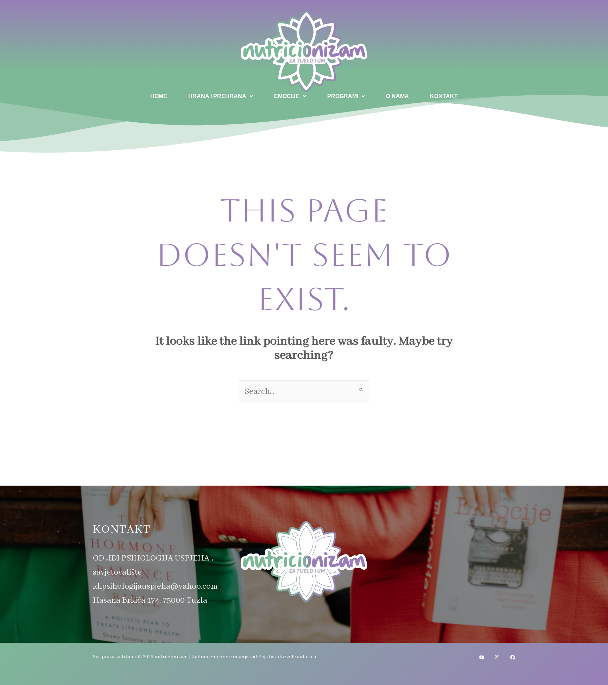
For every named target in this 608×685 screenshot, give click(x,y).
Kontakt (444, 96)
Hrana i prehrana (217, 96)
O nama (397, 96)
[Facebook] (512, 657)
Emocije (286, 96)
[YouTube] (481, 657)
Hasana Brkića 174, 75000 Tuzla (150, 600)
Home (158, 96)
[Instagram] (497, 657)
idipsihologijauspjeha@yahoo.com (155, 586)
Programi (342, 96)
